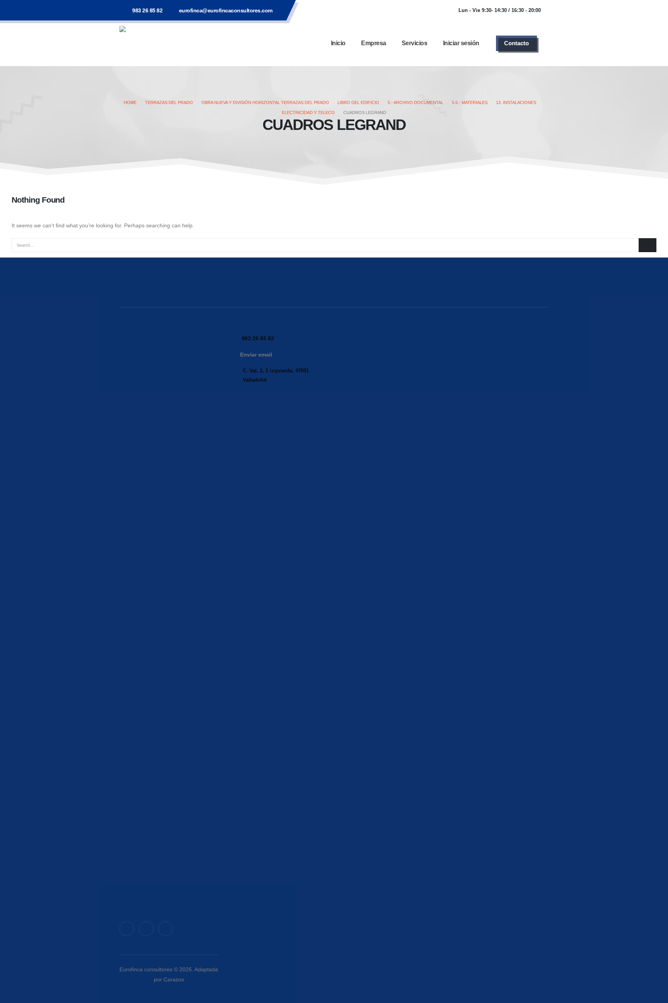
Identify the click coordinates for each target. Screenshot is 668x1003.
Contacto (516, 43)
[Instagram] (165, 928)
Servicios (415, 43)
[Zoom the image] (168, 337)
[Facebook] (126, 928)
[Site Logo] (167, 43)
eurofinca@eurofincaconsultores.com (226, 10)
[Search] (647, 245)
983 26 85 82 (147, 10)
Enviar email (256, 354)
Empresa (373, 43)
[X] (146, 928)
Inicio (338, 43)
